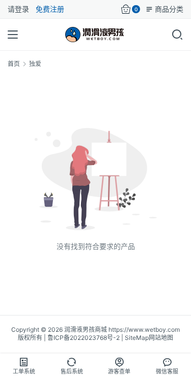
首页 (14, 64)
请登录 (18, 9)
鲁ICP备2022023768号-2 (83, 337)
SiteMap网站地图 (149, 337)
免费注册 (50, 9)
